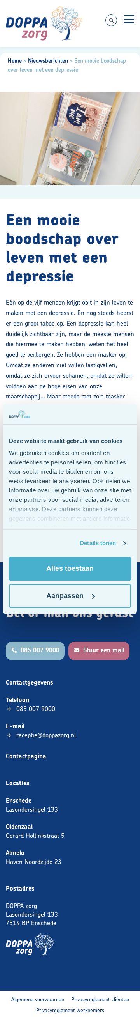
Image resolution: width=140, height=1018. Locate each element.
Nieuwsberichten (48, 60)
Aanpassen (65, 596)
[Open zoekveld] (111, 20)
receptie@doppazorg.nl (46, 735)
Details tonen (98, 543)
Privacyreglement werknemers (70, 1010)
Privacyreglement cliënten (100, 999)
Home (15, 60)
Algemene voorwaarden (37, 999)
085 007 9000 (35, 709)
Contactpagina (26, 756)
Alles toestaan (70, 568)
